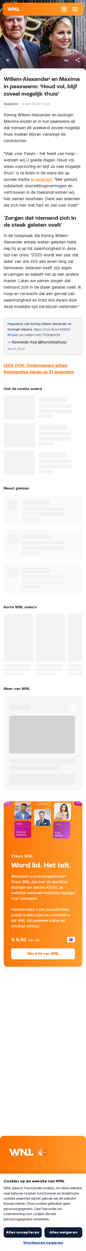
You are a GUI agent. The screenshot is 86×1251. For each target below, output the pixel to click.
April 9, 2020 (16, 349)
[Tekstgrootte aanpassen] (66, 60)
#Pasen (13, 335)
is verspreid (41, 179)
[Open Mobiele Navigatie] (75, 9)
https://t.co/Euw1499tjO (52, 329)
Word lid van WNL (43, 954)
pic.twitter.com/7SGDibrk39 (39, 335)
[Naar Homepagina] (13, 9)
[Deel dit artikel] (77, 60)
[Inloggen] (64, 9)
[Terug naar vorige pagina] (8, 60)
